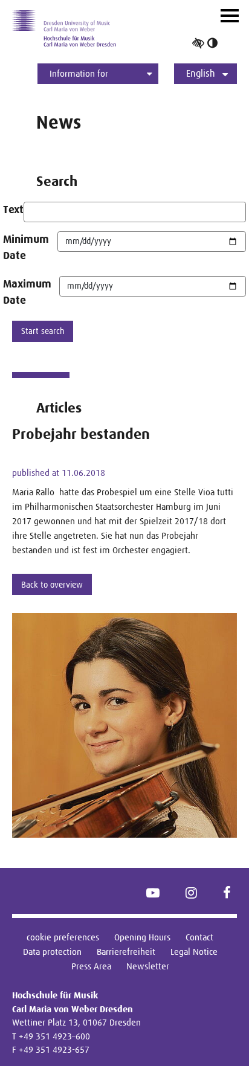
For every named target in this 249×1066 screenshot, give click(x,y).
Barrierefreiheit (126, 951)
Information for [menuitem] (79, 73)
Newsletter (147, 966)
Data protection (52, 951)
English (200, 73)
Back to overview (52, 584)
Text (13, 210)
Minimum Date (26, 247)
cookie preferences (63, 937)
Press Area (91, 966)
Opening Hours (142, 937)
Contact (199, 937)
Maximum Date (27, 292)
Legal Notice (194, 951)
